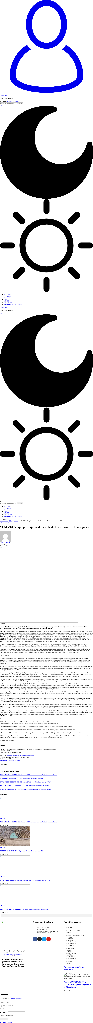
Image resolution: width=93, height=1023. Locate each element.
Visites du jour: (40, 928)
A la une (2, 522)
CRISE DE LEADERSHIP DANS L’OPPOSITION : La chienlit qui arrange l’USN (25, 782)
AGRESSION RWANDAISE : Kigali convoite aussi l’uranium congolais (21, 778)
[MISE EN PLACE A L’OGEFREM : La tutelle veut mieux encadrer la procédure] (15, 904)
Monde (7, 522)
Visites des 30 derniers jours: (44, 931)
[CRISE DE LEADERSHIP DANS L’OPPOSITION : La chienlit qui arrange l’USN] (15, 875)
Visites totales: (40, 932)
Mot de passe (4, 1012)
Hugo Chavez (24, 755)
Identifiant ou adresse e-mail (8, 1009)
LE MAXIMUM (5, 542)
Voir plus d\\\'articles (13, 101)
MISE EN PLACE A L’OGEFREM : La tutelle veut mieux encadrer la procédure (24, 785)
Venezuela (31, 755)
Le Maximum (4, 95)
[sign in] (46, 92)
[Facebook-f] (35, 939)
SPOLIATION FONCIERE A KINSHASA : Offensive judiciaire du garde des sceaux (25, 789)
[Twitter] (44, 939)
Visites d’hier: (40, 929)
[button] (46, 915)
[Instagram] (39, 939)
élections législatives (13, 755)
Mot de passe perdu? (6, 1022)
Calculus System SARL (16, 998)
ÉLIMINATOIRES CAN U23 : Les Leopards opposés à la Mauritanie (77, 984)
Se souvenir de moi (7, 1015)
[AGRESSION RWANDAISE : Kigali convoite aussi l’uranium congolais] (15, 846)
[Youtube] (48, 939)
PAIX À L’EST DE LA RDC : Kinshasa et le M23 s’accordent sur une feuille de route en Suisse (28, 775)
